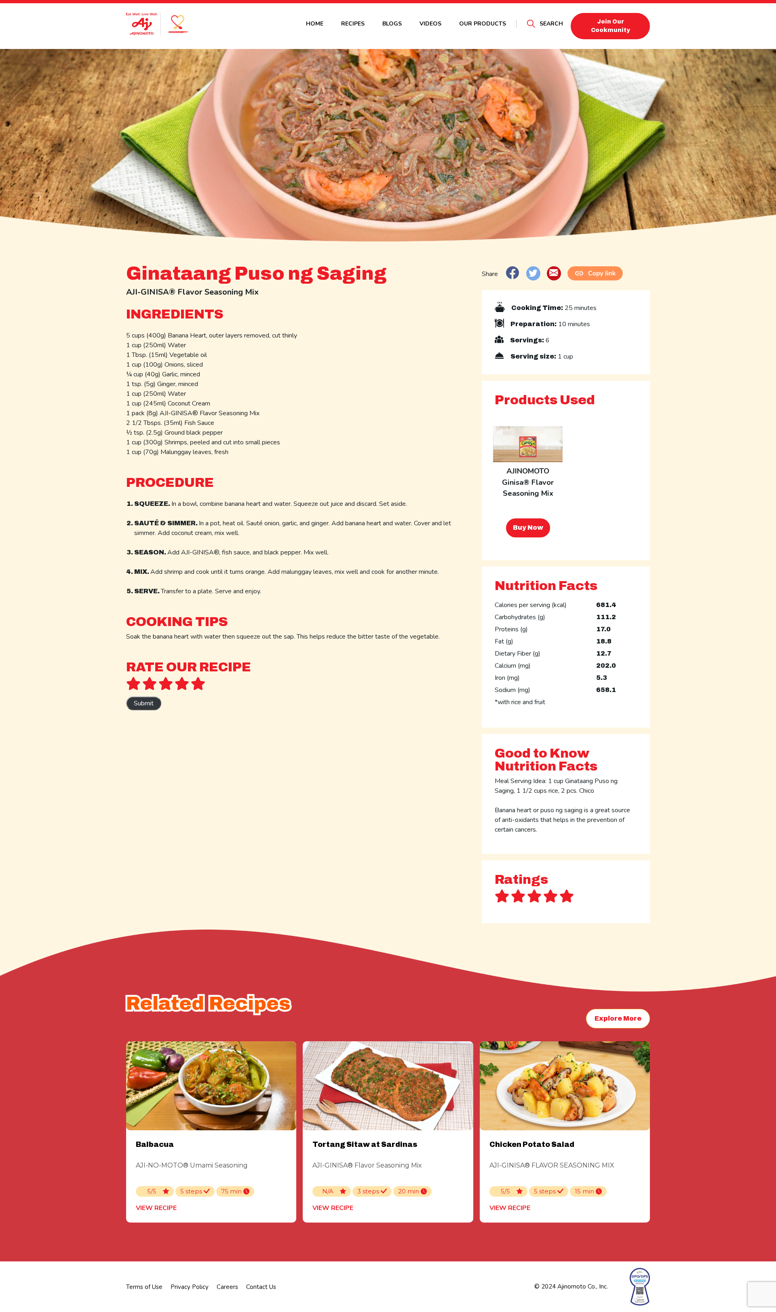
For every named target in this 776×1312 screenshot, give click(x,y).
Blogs (392, 24)
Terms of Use (144, 1287)
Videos (430, 24)
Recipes (353, 24)
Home (314, 24)
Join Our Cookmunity (610, 26)
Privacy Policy (190, 1287)
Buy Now (528, 527)
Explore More (618, 1018)
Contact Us (261, 1287)
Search (551, 24)
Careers (227, 1287)
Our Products (482, 24)
